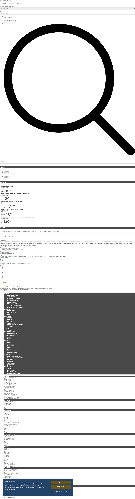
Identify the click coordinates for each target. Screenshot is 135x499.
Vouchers (6, 170)
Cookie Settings (8, 267)
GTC (5, 271)
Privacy (5, 272)
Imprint (5, 275)
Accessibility (7, 279)
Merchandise (7, 172)
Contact (6, 276)
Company (6, 268)
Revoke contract (7, 282)
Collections (6, 176)
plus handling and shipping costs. (17, 287)
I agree (61, 482)
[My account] (7, 21)
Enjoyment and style (9, 173)
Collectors (6, 171)
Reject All (61, 487)
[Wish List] (10, 20)
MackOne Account (8, 277)
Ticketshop (19, 3)
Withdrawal (6, 273)
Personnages (7, 177)
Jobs (5, 270)
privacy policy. (11, 489)
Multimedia (6, 175)
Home (1, 158)
